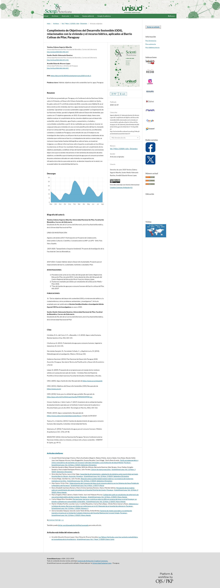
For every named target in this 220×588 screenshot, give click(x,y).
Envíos (76, 16)
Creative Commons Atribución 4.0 (121, 187)
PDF (114, 94)
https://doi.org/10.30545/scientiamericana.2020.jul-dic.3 (71, 76)
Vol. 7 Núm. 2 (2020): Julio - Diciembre (74, 23)
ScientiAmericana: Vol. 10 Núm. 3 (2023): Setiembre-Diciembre (89, 481)
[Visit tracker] (156, 237)
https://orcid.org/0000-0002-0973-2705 (58, 60)
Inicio (48, 23)
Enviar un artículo (153, 27)
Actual (46, 16)
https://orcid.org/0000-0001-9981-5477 (58, 52)
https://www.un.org (54, 389)
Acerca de (65, 16)
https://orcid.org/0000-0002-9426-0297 (58, 68)
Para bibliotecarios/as (153, 48)
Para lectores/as (151, 41)
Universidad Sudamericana (101, 563)
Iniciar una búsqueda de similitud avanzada (73, 525)
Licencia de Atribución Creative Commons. (92, 561)
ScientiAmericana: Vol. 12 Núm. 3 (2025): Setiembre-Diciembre (74, 465)
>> (63, 520)
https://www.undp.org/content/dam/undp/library (64, 416)
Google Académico (104, 16)
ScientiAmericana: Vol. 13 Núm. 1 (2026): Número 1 (70, 508)
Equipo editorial (88, 16)
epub (123, 94)
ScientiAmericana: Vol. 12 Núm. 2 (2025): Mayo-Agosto (107, 497)
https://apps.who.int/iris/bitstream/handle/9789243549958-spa (69, 397)
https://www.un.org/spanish (92, 381)
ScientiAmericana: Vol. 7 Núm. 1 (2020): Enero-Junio (95, 539)
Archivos (55, 16)
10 (59, 520)
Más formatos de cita (118, 138)
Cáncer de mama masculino (101, 469)
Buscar (172, 16)
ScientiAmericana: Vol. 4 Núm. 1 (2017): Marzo (87, 485)
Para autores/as (151, 44)
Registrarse (166, 2)
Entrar (174, 2)
